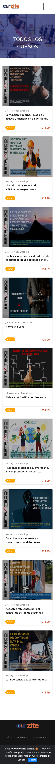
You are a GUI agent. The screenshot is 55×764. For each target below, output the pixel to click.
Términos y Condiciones (17, 737)
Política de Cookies (39, 737)
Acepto (32, 759)
